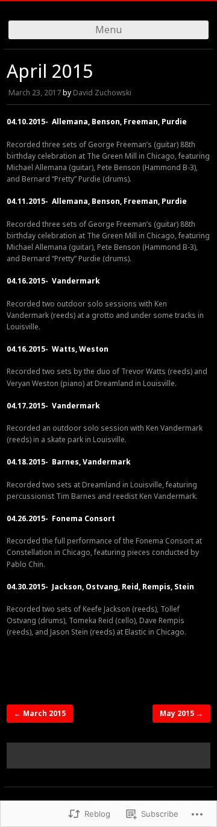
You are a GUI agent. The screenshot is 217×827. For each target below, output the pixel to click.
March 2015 (40, 713)
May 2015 (181, 713)
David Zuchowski (102, 92)
